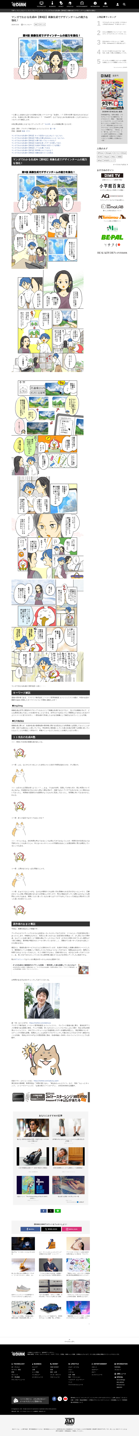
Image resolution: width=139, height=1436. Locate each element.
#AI (36, 24)
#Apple (106, 157)
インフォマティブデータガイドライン (100, 1397)
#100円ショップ (109, 160)
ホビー (94, 1372)
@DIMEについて (75, 1397)
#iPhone (100, 153)
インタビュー (36, 1374)
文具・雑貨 (71, 1374)
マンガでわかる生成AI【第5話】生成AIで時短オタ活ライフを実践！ (36, 145)
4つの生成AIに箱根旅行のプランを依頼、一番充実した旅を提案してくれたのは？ (44, 965)
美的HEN (119, 1387)
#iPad (100, 160)
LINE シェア (58, 1211)
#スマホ (116, 153)
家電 (12, 1372)
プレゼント (117, 1369)
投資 (51, 1369)
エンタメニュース (97, 1374)
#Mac (113, 157)
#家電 (119, 157)
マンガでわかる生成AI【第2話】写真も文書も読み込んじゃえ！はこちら (38, 138)
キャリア (35, 1367)
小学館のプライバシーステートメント (99, 1400)
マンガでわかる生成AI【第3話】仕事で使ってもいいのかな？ (33, 140)
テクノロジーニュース (35, 10)
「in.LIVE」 (47, 124)
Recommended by (72, 1202)
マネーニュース (55, 1377)
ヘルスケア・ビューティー (76, 1379)
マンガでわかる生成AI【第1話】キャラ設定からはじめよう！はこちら (37, 136)
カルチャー (95, 1369)
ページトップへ (69, 1341)
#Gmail (123, 153)
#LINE (100, 157)
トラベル (71, 1372)
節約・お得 (53, 1372)
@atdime (31, 1229)
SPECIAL (120, 1377)
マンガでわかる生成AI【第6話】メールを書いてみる (30, 148)
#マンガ (42, 24)
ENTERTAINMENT (100, 1364)
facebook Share (43, 1211)
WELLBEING (120, 1382)
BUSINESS (37, 1364)
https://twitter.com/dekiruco (40, 1023)
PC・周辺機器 (15, 1377)
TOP (13, 10)
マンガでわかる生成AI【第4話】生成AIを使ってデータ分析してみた (36, 143)
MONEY (55, 1364)
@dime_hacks (73, 1229)
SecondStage (121, 1380)
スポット (94, 1367)
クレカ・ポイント (55, 1374)
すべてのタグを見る (119, 164)
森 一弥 (52, 129)
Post (51, 1211)
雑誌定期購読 (83, 1400)
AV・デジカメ (15, 1367)
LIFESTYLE (75, 1364)
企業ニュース (121, 1374)
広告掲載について (116, 1400)
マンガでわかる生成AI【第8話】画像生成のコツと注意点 (32, 153)
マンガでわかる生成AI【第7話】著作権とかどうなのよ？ (32, 150)
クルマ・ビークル (73, 1367)
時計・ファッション (74, 1377)
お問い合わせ (116, 1397)
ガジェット (14, 1374)
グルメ (70, 1369)
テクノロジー (21, 10)
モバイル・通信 (16, 1369)
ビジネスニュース (37, 1377)
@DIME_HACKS (52, 1229)
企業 (33, 1369)
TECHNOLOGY (19, 1364)
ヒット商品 (35, 1372)
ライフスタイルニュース (75, 1384)
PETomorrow (121, 1385)
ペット (70, 1382)
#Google (108, 153)
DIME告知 (117, 1367)
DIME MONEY (54, 1367)
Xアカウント (19, 959)
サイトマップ (85, 1397)
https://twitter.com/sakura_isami (46, 1081)
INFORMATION (122, 1364)
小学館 (76, 1400)
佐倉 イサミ (26, 131)
